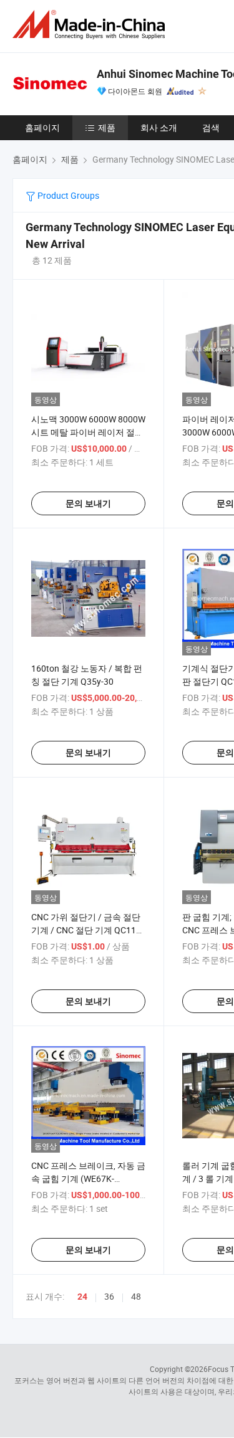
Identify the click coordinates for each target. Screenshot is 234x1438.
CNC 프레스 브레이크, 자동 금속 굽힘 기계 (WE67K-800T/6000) (88, 1178)
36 (109, 1296)
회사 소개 (158, 127)
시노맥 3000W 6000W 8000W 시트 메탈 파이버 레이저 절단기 (88, 432)
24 (82, 1297)
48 (136, 1296)
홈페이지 (42, 127)
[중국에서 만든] (91, 24)
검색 (211, 127)
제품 (106, 127)
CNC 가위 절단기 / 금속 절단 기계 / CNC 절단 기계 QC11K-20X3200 (87, 930)
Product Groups (67, 195)
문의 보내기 (88, 503)
